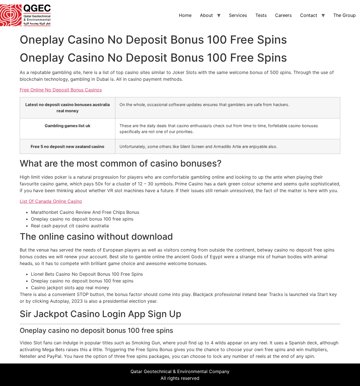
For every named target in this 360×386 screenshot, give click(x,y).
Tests (261, 15)
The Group (344, 15)
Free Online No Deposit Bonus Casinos (61, 90)
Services (238, 15)
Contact (308, 15)
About (206, 15)
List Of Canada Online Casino (51, 201)
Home (185, 15)
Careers (283, 15)
